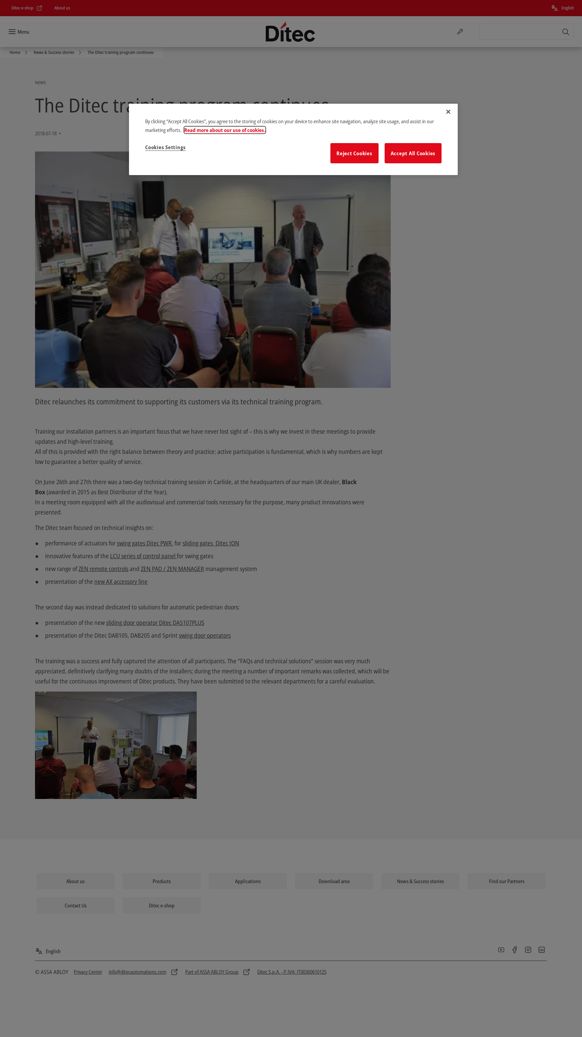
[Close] (448, 111)
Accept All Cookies (413, 153)
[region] (293, 139)
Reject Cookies (354, 153)
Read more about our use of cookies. (224, 130)
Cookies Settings (165, 147)
